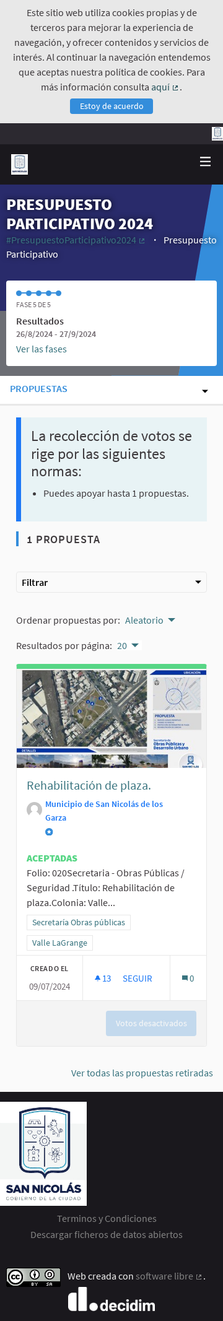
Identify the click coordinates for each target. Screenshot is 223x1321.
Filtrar (35, 582)
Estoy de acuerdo (112, 105)
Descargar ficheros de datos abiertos (106, 1234)
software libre (169, 1276)
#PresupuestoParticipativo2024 (76, 239)
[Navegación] (205, 161)
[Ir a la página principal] (19, 164)
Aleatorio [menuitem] (144, 620)
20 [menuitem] (122, 645)
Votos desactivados (151, 1023)
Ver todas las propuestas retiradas (142, 1072)
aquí (165, 87)
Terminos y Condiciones (107, 1218)
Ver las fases (41, 348)
